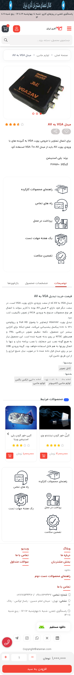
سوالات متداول (19, 561)
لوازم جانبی (43, 55)
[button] (66, 433)
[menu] (69, 28)
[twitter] (47, 638)
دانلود (67, 570)
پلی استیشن (54, 157)
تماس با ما (22, 555)
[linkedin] (57, 638)
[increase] (5, 657)
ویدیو (25, 548)
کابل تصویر (65, 368)
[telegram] (16, 638)
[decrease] (32, 657)
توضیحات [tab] (60, 283)
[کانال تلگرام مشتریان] (37, 5)
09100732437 (51, 595)
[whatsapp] (36, 638)
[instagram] (26, 638)
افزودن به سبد (37, 669)
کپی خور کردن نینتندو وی (55, 436)
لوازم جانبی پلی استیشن (57, 380)
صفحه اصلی (61, 55)
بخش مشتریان (60, 561)
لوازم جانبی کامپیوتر (60, 383)
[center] (5, 40)
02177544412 (24, 595)
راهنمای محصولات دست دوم (52, 576)
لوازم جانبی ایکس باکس (28, 380)
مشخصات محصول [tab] (36, 283)
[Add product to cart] (43, 455)
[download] (53, 626)
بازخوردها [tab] (12, 283)
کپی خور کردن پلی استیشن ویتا (21, 438)
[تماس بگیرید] (7, 642)
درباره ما (65, 555)
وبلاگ (66, 548)
